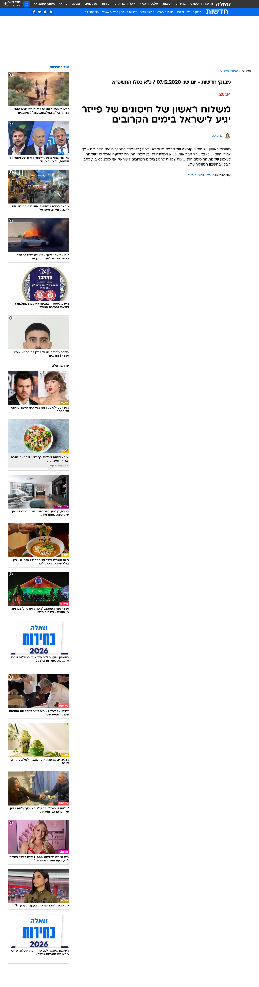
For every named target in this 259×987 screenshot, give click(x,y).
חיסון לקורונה (203, 175)
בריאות (120, 3)
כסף (143, 3)
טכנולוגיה (91, 3)
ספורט (194, 3)
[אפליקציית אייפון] (45, 12)
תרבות (167, 3)
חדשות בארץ (165, 12)
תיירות (106, 3)
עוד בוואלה (60, 366)
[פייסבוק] (33, 12)
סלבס (154, 3)
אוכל (133, 3)
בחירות (181, 3)
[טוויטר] (39, 12)
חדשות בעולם (129, 12)
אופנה (76, 3)
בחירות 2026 (110, 12)
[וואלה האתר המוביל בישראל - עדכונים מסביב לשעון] (223, 4)
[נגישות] (5, 4)
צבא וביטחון (183, 12)
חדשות (208, 3)
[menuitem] (206, 4)
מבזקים (197, 12)
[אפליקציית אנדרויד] (50, 12)
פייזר (190, 175)
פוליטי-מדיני (147, 12)
